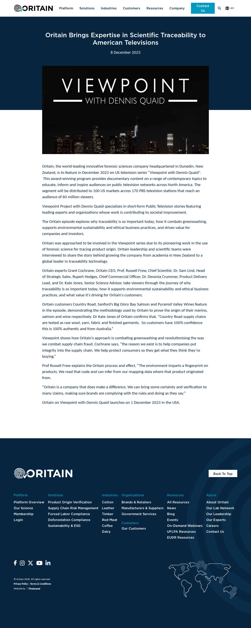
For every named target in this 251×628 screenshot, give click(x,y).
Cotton (107, 502)
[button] (230, 8)
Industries (109, 8)
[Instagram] (22, 564)
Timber (107, 514)
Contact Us (202, 8)
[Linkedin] (47, 564)
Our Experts (216, 520)
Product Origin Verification (70, 502)
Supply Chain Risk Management (73, 508)
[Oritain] (33, 8)
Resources (154, 8)
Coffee (107, 526)
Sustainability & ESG (64, 526)
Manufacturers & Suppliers (143, 508)
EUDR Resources (180, 537)
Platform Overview (29, 502)
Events (172, 520)
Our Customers (134, 528)
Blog (171, 514)
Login (18, 520)
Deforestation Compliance (69, 520)
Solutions (87, 8)
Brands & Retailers (136, 502)
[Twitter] (30, 564)
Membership (24, 514)
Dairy (106, 531)
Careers (212, 526)
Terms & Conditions (40, 584)
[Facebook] (15, 564)
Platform (66, 8)
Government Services (139, 514)
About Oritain (217, 502)
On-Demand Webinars (185, 526)
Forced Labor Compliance (69, 514)
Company (177, 8)
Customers (131, 8)
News (171, 508)
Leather (108, 508)
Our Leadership (218, 514)
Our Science (23, 508)
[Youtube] (39, 564)
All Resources (178, 502)
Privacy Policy (21, 584)
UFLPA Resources (181, 531)
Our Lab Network (220, 508)
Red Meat (109, 520)
